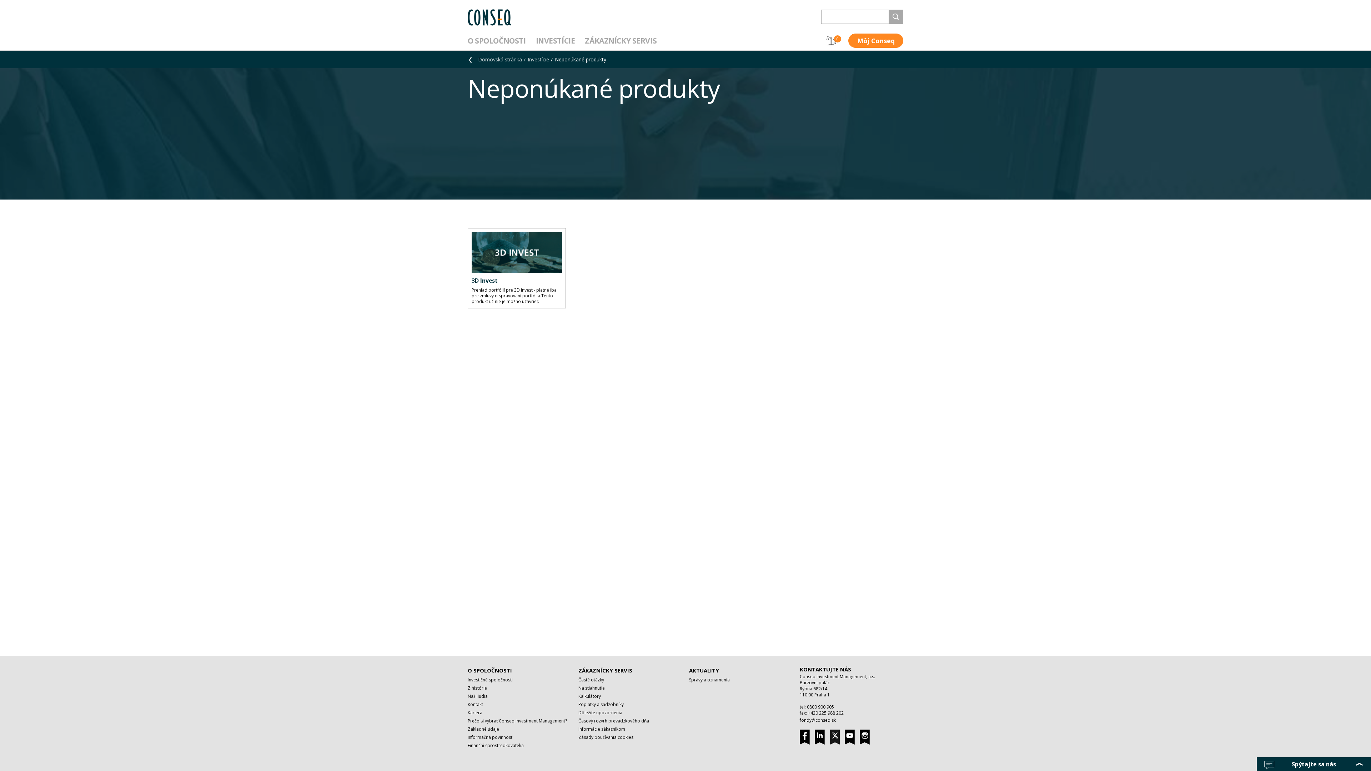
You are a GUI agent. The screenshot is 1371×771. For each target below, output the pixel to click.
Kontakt (475, 704)
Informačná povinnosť (490, 737)
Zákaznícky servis (621, 41)
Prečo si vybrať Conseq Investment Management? (517, 721)
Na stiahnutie (591, 688)
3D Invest (485, 280)
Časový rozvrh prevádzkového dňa (613, 721)
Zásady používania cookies (605, 737)
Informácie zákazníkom (601, 729)
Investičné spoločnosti (490, 680)
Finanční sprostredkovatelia (496, 745)
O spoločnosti (497, 41)
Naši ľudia (478, 696)
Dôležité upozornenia (600, 713)
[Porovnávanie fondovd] (831, 41)
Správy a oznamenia (709, 680)
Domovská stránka (500, 59)
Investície (555, 41)
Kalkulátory (589, 696)
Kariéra (475, 713)
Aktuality (704, 670)
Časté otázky (591, 680)
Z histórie (477, 688)
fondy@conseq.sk (818, 720)
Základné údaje (483, 729)
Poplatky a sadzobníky (601, 704)
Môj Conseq (876, 40)
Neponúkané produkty (580, 59)
